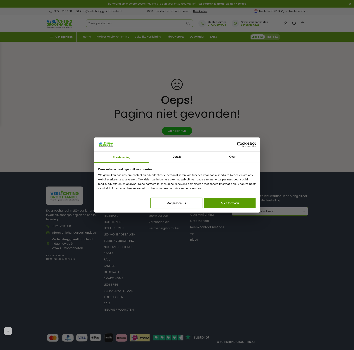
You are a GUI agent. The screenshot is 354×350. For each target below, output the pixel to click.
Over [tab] (232, 156)
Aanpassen (174, 202)
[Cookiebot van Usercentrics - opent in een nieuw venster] (240, 144)
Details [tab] (177, 156)
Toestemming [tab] (121, 157)
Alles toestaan (230, 202)
